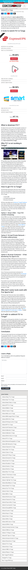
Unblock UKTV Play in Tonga (8, 455)
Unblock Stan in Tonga (7, 516)
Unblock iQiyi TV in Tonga (8, 399)
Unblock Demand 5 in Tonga (8, 458)
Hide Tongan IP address (7, 555)
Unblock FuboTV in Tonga (8, 460)
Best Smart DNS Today (19, 11)
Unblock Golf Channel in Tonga (9, 427)
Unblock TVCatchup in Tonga (9, 474)
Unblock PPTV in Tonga (7, 405)
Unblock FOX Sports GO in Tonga (9, 421)
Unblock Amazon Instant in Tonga (10, 538)
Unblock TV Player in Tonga (8, 532)
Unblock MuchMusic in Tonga (9, 482)
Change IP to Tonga (6, 557)
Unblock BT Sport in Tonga (8, 535)
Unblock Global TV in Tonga (8, 485)
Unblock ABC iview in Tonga (8, 521)
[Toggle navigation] (24, 6)
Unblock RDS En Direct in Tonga (9, 435)
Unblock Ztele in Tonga (7, 491)
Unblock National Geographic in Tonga (11, 441)
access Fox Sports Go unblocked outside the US (12, 321)
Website (2, 380)
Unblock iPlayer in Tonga (8, 552)
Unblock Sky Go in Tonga (8, 477)
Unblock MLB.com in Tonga (8, 413)
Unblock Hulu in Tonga (7, 546)
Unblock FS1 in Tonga (7, 438)
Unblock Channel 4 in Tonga (8, 499)
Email (2, 378)
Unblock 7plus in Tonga (7, 452)
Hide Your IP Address (19, 2)
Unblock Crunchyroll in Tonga (9, 505)
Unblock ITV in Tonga (7, 543)
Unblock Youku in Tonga (7, 410)
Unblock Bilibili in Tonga (7, 408)
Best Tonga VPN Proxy (7, 560)
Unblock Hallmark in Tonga (8, 430)
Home (6, 8)
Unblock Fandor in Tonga (8, 466)
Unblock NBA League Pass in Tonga (10, 416)
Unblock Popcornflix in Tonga (9, 502)
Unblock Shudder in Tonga (8, 463)
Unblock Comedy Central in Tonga (10, 527)
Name (2, 376)
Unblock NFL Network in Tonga (9, 444)
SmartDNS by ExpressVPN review (14, 43)
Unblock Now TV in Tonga (8, 471)
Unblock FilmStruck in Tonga (9, 496)
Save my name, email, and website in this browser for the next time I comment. (13, 385)
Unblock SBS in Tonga (7, 519)
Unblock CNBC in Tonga (7, 549)
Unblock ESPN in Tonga (7, 524)
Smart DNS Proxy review (14, 105)
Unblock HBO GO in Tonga (8, 419)
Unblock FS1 (14, 58)
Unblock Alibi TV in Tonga (8, 449)
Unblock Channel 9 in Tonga (8, 446)
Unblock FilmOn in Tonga (8, 469)
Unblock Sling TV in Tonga (8, 397)
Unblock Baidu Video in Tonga (9, 402)
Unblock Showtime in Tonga (8, 541)
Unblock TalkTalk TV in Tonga (9, 480)
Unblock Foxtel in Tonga (7, 510)
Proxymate (23, 273)
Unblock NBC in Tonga (7, 494)
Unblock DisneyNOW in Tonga (9, 507)
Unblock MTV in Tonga (7, 424)
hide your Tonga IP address (20, 202)
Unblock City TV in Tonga (8, 488)
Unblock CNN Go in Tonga (8, 530)
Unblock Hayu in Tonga (7, 513)
